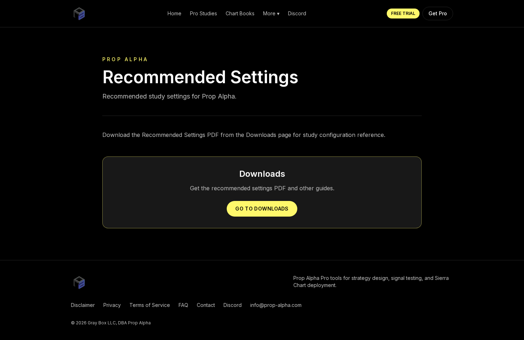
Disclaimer (83, 305)
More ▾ (271, 13)
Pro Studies (203, 13)
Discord (297, 13)
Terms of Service (149, 305)
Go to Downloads (261, 209)
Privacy (112, 305)
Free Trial (403, 13)
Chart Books (240, 13)
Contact (206, 305)
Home (174, 13)
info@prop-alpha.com (276, 305)
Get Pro (437, 13)
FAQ (183, 305)
